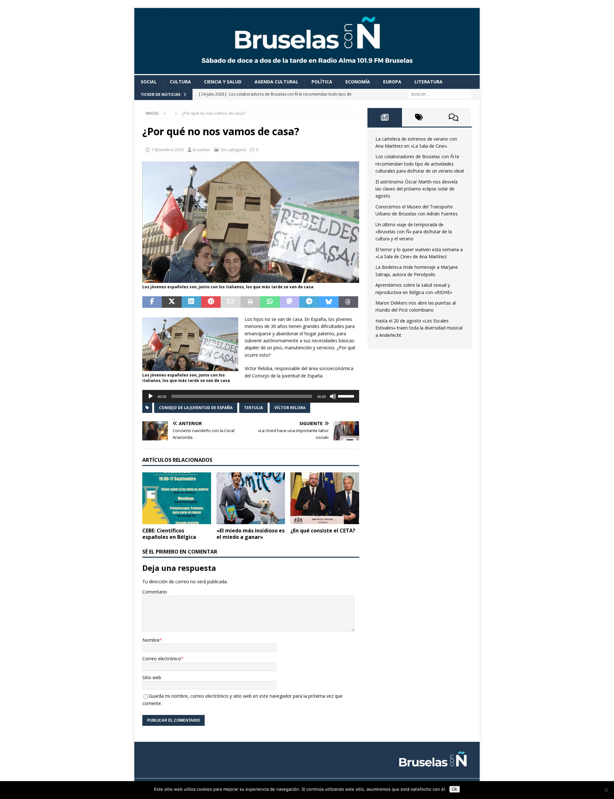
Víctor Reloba (289, 407)
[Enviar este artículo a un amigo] (230, 302)
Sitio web (151, 677)
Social (149, 82)
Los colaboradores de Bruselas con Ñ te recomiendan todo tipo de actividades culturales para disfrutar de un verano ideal (419, 163)
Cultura (180, 82)
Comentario (154, 592)
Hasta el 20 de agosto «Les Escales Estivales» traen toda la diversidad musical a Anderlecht (418, 328)
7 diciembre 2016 (167, 149)
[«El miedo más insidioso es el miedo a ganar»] (250, 498)
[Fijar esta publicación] (211, 302)
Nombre (151, 640)
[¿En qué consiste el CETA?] (324, 498)
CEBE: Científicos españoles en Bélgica (169, 534)
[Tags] (419, 117)
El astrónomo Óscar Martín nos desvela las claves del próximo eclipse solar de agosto (416, 189)
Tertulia (253, 407)
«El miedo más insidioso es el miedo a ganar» (250, 534)
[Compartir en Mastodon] (289, 302)
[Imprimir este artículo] (250, 302)
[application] (250, 396)
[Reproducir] (150, 396)
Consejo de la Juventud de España (195, 407)
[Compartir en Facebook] (152, 302)
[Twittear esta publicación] (171, 302)
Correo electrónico (161, 658)
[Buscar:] (440, 94)
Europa (392, 82)
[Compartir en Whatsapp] (269, 302)
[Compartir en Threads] (348, 302)
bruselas (201, 149)
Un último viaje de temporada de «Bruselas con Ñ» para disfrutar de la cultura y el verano (413, 231)
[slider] (347, 395)
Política (321, 82)
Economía (357, 82)
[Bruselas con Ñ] (307, 71)
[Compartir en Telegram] (309, 302)
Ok (454, 789)
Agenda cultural (276, 82)
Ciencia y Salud (222, 82)
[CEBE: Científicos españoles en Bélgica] (176, 498)
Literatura (428, 82)
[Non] (606, 790)
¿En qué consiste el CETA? (322, 530)
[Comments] (453, 117)
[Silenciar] (333, 396)
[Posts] (384, 117)
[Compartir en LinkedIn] (191, 302)
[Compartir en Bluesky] (328, 302)
